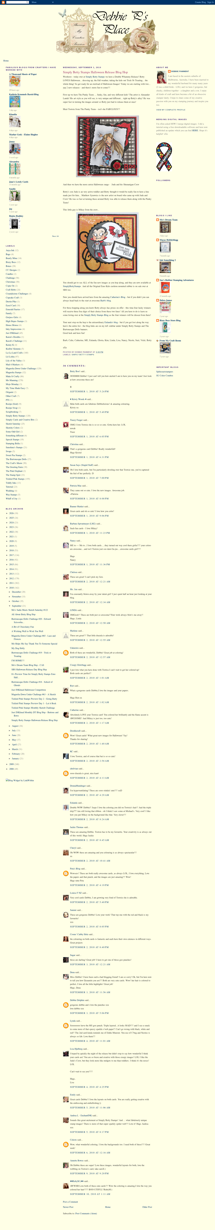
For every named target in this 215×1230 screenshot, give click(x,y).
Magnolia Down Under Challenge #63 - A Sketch (33, 694)
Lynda (73, 1020)
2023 (11, 527)
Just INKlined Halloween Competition (28, 689)
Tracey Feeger (76, 419)
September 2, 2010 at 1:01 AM (89, 677)
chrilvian (74, 768)
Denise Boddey (16, 216)
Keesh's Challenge (14, 340)
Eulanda (73, 802)
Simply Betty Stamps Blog (96, 314)
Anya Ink (10, 250)
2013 (11, 573)
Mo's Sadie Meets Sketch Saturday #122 (29, 609)
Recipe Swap (11, 407)
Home (6, 60)
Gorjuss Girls (12, 317)
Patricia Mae (75, 485)
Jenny (12, 141)
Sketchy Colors (13, 427)
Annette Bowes (77, 1160)
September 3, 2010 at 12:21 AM (90, 964)
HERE (195, 130)
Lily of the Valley (14, 360)
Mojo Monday (12, 384)
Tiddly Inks (11, 482)
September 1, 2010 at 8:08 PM (89, 498)
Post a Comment (70, 1201)
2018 (11, 550)
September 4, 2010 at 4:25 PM (89, 1086)
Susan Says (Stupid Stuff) (81, 464)
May (14, 739)
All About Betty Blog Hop (23, 614)
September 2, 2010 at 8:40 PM (89, 947)
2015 (11, 564)
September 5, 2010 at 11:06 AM (90, 1107)
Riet (72, 685)
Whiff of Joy (11, 498)
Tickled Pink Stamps (15, 478)
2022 (11, 531)
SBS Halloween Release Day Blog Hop (29, 669)
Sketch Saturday (13, 423)
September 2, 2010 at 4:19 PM (89, 885)
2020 (11, 541)
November (17, 596)
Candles (9, 273)
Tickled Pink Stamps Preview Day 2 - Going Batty (34, 698)
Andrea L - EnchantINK (81, 1115)
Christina (74, 444)
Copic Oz (10, 285)
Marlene (73, 630)
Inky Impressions (14, 329)
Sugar (72, 955)
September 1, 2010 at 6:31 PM (89, 457)
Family (9, 313)
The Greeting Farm (14, 467)
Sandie (12, 188)
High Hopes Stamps (15, 321)
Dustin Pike (11, 301)
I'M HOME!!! (17, 660)
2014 (11, 569)
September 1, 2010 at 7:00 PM (89, 477)
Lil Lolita (10, 356)
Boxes (8, 265)
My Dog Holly (18, 648)
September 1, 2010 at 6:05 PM (89, 436)
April (14, 744)
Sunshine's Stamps (14, 447)
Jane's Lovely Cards (18, 181)
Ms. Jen (73, 589)
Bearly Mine (11, 258)
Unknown (74, 647)
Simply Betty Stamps (15, 415)
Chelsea (73, 572)
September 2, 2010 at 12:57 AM (90, 657)
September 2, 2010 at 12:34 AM (90, 602)
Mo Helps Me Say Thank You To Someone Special (34, 643)
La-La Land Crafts (14, 352)
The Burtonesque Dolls (16, 459)
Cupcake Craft (12, 297)
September (17, 605)
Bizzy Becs (11, 262)
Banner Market (77, 506)
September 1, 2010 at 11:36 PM (90, 564)
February (16, 753)
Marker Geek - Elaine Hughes (23, 134)
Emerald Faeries (13, 309)
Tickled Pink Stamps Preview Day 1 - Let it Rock (33, 703)
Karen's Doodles (13, 336)
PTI (7, 399)
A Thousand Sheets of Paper (23, 74)
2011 (11, 582)
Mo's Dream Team (169, 219)
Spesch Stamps (12, 439)
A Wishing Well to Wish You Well (27, 631)
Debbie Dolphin (77, 1000)
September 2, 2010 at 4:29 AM (89, 794)
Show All (55, 236)
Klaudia (13, 114)
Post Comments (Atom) (86, 1213)
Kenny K (10, 344)
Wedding (10, 490)
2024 (11, 522)
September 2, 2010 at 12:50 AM (90, 622)
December (17, 591)
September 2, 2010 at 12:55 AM (90, 639)
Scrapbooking (12, 411)
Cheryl (73, 847)
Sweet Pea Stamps (14, 455)
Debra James (166, 300)
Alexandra (14, 161)
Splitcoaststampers (164, 371)
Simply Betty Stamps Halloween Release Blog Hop (34, 720)
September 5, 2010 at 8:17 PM (89, 1131)
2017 (11, 555)
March (15, 749)
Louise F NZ (76, 892)
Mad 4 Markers (13, 364)
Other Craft (11, 395)
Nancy (73, 540)
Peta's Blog (75, 868)
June (14, 735)
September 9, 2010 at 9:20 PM (89, 1173)
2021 (11, 536)
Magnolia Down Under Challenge (21, 368)
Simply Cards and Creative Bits (20, 419)
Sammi (73, 909)
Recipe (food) (12, 403)
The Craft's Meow (14, 463)
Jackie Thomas (76, 827)
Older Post (147, 1206)
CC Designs (11, 269)
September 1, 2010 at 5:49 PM (89, 412)
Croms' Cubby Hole (79, 934)
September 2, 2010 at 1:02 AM (89, 702)
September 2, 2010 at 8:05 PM (89, 926)
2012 (11, 578)
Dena (72, 972)
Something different (15, 435)
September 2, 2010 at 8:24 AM (89, 819)
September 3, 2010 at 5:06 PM (89, 1013)
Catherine (74, 709)
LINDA (73, 610)
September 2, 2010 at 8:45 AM (89, 840)
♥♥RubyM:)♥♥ (76, 1181)
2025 (11, 517)
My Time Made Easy (15, 388)
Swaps (9, 451)
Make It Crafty (12, 376)
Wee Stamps (11, 494)
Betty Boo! (75, 371)
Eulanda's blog (111, 322)
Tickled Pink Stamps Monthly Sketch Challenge (33, 707)
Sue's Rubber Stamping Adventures (177, 280)
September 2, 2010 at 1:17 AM (89, 722)
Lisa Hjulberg (76, 1048)
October (16, 601)
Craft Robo (11, 289)
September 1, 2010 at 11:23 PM (90, 532)
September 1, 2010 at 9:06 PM (89, 515)
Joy (10, 208)
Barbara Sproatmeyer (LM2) (83, 523)
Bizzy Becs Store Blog (170, 320)
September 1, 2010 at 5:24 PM (89, 391)
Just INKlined (12, 332)
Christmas (10, 281)
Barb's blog (105, 300)
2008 (11, 768)
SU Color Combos (164, 375)
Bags (8, 254)
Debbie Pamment (180, 71)
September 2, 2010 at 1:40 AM (89, 743)
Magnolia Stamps (14, 372)
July (14, 730)
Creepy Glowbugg (78, 664)
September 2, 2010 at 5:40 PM (89, 902)
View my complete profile (171, 110)
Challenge (10, 277)
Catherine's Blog (117, 297)
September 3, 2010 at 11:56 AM (90, 992)
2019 (11, 545)
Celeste (73, 1139)
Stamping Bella (13, 443)
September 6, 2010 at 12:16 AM (90, 1152)
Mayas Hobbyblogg (169, 239)
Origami (9, 392)
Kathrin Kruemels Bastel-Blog (24, 94)
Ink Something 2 (168, 260)
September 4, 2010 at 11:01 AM (90, 1040)
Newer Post (68, 1206)
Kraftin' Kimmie (13, 348)
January (16, 758)
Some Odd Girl (13, 431)
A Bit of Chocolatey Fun (22, 626)
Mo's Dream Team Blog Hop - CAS (27, 665)
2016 (11, 559)
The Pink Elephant (14, 470)
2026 (11, 513)
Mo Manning (12, 380)
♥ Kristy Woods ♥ (78, 399)
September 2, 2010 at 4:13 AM (89, 777)
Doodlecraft (75, 730)
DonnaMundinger (78, 785)
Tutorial (9, 486)
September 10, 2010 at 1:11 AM (90, 1194)
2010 (11, 587)
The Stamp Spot (13, 474)
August (15, 725)
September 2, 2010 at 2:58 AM (89, 760)
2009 (11, 764)
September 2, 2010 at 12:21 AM (90, 581)
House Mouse (12, 325)
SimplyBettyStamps (72, 286)
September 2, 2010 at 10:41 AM (90, 860)
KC (71, 751)
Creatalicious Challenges (17, 293)
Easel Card (11, 305)
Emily (73, 1094)
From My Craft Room (170, 340)
